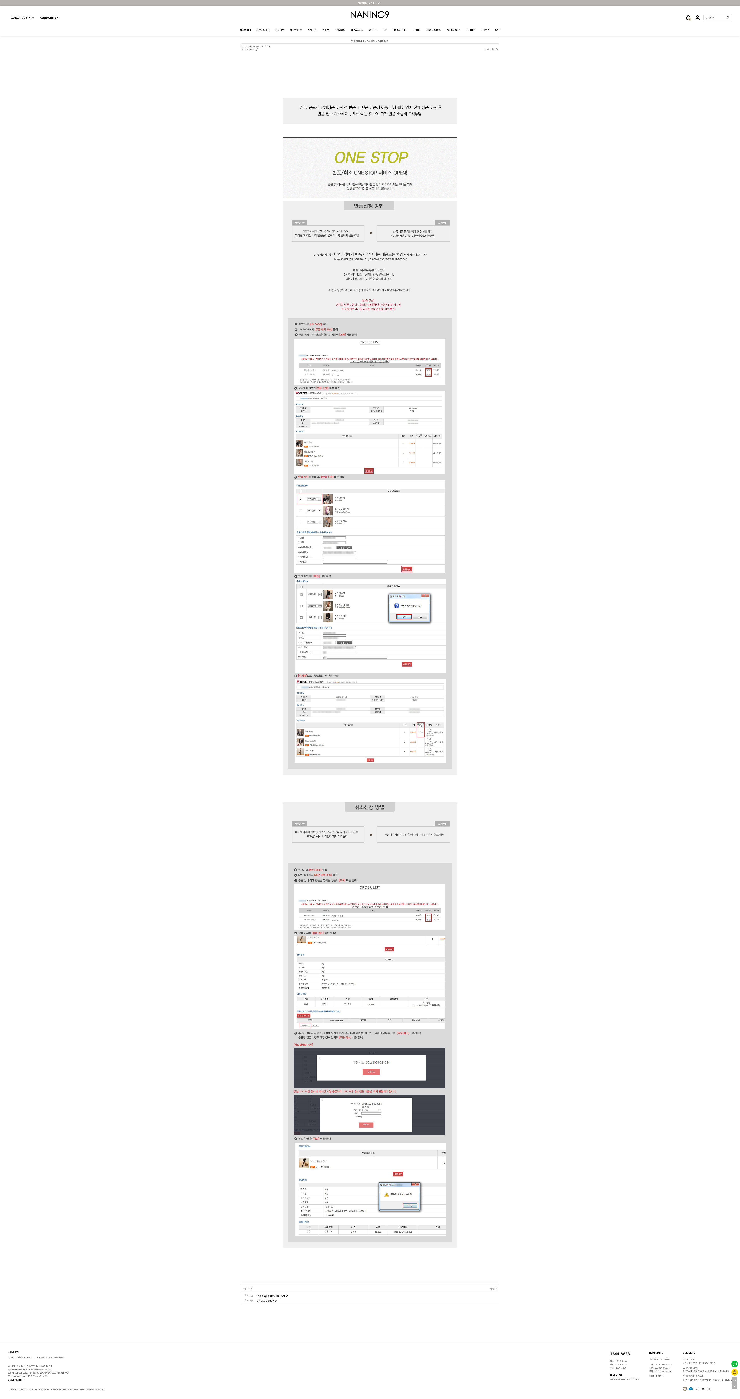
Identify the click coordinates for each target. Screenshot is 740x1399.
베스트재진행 (296, 29)
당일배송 (312, 29)
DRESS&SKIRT (400, 29)
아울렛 (325, 29)
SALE (497, 29)
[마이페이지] (697, 18)
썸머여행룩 (340, 29)
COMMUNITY (48, 17)
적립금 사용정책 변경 (266, 1301)
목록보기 (494, 1288)
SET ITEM (470, 29)
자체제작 (279, 29)
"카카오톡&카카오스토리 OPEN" (272, 1296)
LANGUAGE (21, 17)
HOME (10, 1357)
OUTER (373, 29)
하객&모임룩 (357, 29)
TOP (384, 29)
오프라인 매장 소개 (56, 1357)
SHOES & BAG (433, 29)
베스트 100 (245, 29)
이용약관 (40, 1357)
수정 (244, 1288)
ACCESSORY (453, 29)
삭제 (250, 1288)
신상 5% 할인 (263, 29)
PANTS (417, 29)
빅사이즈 (485, 29)
